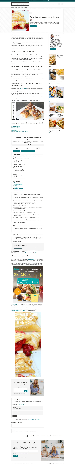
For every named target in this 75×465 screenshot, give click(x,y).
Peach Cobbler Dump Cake (51, 99)
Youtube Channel (23, 88)
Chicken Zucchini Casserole (59, 130)
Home (12, 7)
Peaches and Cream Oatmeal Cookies (51, 130)
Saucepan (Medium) (18, 182)
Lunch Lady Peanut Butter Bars (52, 115)
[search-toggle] (59, 4)
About (12, 463)
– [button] (28, 144)
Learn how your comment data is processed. (33, 419)
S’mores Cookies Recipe (52, 81)
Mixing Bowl (16, 187)
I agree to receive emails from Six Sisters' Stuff (21, 453)
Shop (32, 463)
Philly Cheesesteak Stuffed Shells (52, 66)
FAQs (24, 463)
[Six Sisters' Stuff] (20, 4)
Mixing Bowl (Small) (18, 184)
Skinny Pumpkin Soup (59, 81)
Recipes (16, 7)
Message (14, 407)
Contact (20, 463)
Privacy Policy (27, 463)
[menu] (62, 4)
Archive (14, 7)
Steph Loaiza (37, 19)
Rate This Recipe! (15, 404)
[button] (25, 453)
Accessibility (16, 463)
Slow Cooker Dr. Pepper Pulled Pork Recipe (60, 55)
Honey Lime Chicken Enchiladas (60, 115)
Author (14, 411)
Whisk (15, 185)
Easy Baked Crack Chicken (59, 99)
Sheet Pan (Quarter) (18, 188)
